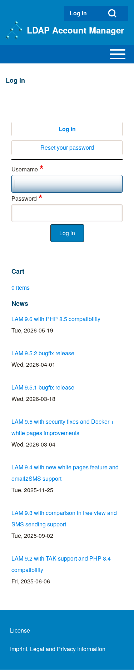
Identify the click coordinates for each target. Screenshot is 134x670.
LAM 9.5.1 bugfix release (42, 387)
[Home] (14, 30)
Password (24, 198)
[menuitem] (80, 13)
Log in (67, 129)
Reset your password (67, 147)
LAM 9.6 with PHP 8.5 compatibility (55, 319)
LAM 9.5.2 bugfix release (42, 353)
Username (24, 169)
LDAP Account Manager (75, 30)
